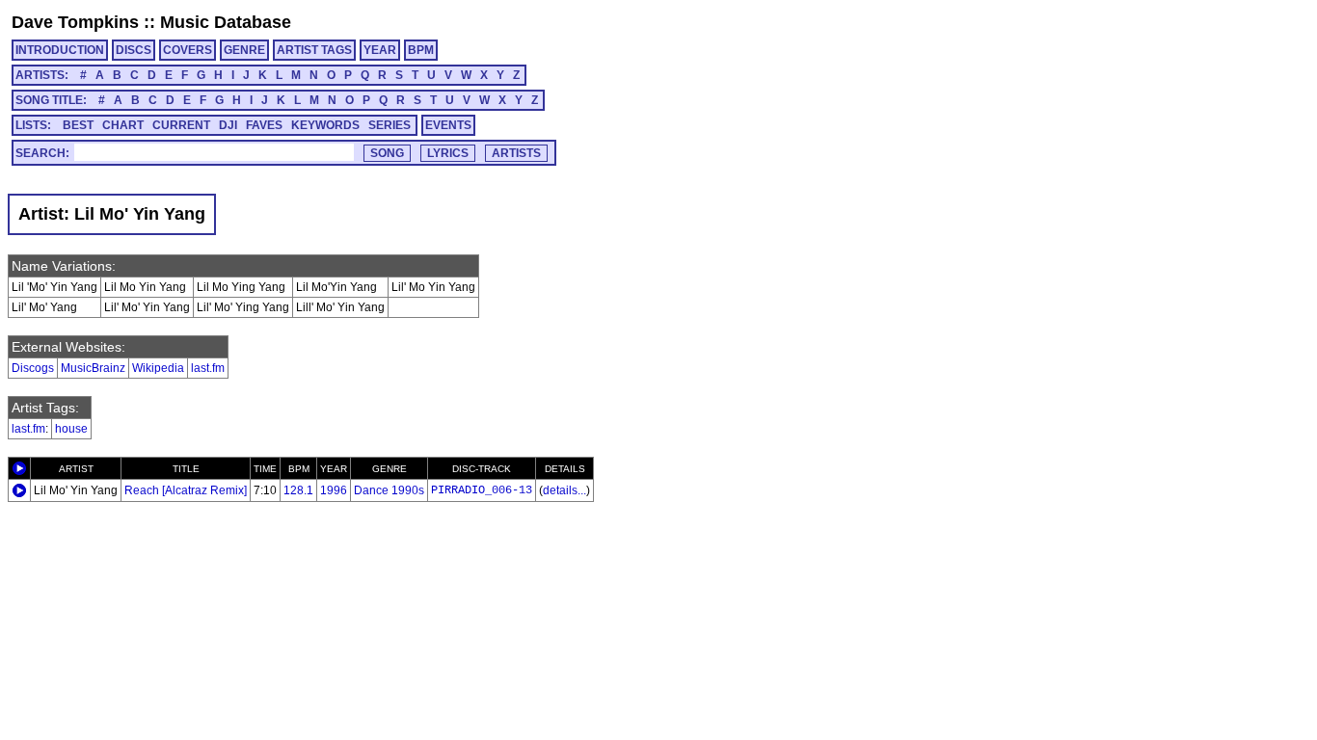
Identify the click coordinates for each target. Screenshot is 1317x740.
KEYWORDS (325, 125)
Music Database (225, 22)
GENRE (244, 50)
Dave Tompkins (75, 22)
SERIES (389, 125)
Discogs (33, 368)
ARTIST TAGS (314, 50)
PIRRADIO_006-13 (481, 490)
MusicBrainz (93, 368)
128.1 (298, 490)
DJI (228, 125)
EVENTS (448, 125)
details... (564, 490)
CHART (123, 125)
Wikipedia (158, 368)
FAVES (264, 125)
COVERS (187, 50)
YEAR (379, 50)
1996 (333, 490)
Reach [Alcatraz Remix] (185, 490)
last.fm (208, 368)
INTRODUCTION (59, 50)
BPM (421, 50)
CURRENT (181, 125)
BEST (78, 125)
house (71, 429)
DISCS (133, 50)
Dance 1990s (389, 490)
